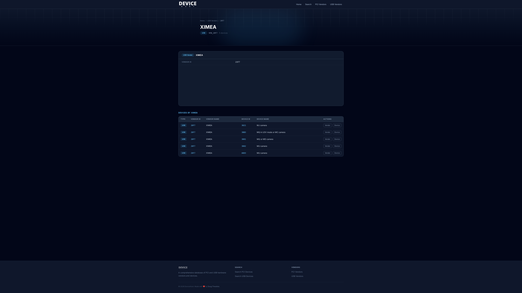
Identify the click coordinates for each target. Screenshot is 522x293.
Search (308, 4)
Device (337, 125)
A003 (244, 153)
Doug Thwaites (213, 286)
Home (298, 4)
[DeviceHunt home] (187, 4)
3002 (244, 146)
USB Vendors (336, 4)
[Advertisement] (261, 85)
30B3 (244, 132)
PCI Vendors (320, 4)
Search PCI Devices (243, 272)
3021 (244, 125)
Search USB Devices (244, 276)
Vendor (327, 125)
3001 (244, 139)
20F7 (193, 125)
